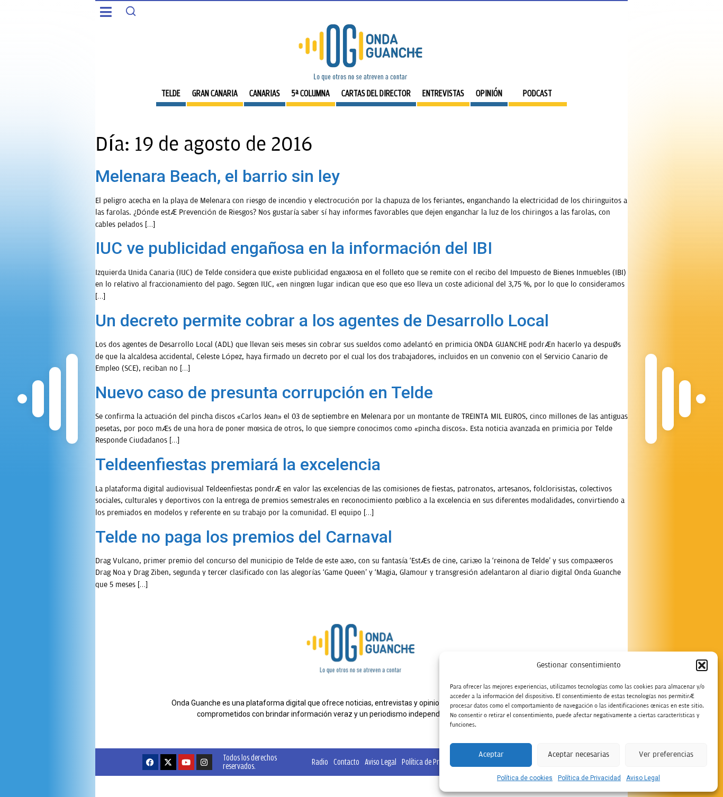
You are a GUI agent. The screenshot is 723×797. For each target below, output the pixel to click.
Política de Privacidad (589, 778)
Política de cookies (525, 778)
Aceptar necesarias (578, 754)
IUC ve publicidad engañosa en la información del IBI (293, 248)
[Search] (131, 11)
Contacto (346, 762)
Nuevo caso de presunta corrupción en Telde (264, 392)
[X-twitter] (168, 762)
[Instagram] (204, 762)
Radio (320, 762)
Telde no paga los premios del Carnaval (243, 537)
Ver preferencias (666, 754)
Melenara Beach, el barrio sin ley (217, 176)
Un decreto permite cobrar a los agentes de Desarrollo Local (322, 320)
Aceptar (491, 754)
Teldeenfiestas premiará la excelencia (238, 464)
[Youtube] (186, 762)
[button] (702, 665)
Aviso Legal (643, 778)
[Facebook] (150, 762)
